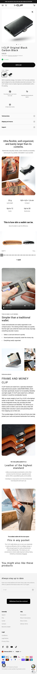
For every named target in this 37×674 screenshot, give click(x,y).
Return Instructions (25, 618)
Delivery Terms (24, 624)
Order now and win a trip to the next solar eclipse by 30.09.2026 (18, 1)
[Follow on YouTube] (11, 647)
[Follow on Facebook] (3, 647)
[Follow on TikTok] (16, 647)
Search (3, 615)
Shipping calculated (12, 55)
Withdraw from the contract (18, 601)
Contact (4, 624)
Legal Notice (5, 638)
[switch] (33, 671)
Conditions (4, 635)
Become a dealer (6, 626)
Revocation (23, 615)
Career (3, 621)
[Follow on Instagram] (7, 647)
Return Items (23, 621)
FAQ (3, 618)
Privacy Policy (5, 641)
